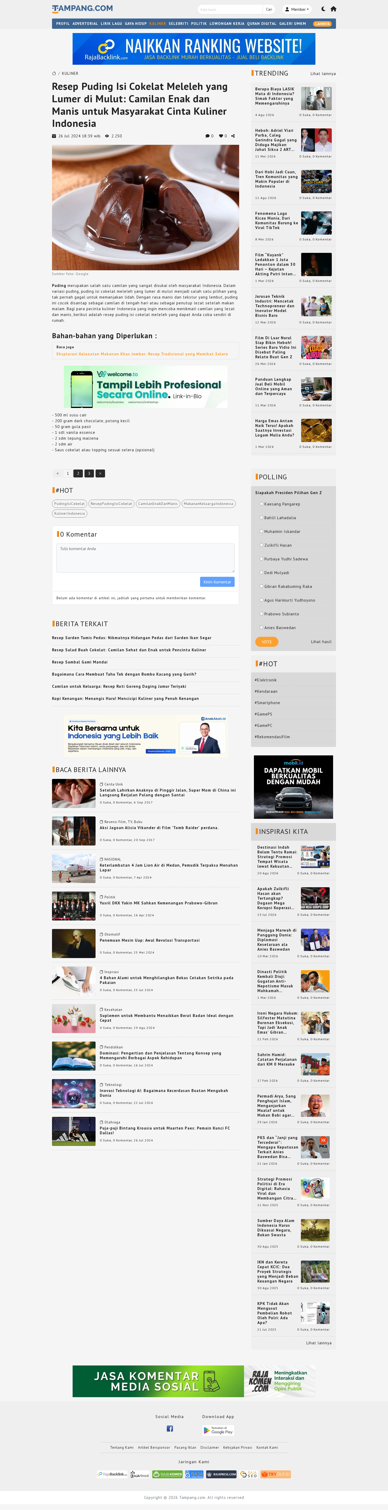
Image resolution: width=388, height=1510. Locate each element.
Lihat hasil (321, 641)
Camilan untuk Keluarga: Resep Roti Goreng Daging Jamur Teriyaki (119, 686)
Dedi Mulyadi (276, 572)
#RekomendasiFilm (272, 736)
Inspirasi (112, 972)
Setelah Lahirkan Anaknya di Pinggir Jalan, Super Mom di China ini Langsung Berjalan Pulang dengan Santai (168, 792)
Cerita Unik (114, 784)
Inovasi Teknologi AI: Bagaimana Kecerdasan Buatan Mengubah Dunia (164, 1093)
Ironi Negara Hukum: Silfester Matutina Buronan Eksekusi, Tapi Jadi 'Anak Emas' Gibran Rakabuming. (278, 1023)
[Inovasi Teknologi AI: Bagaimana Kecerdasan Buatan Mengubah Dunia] (74, 1093)
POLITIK (199, 23)
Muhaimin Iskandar (282, 531)
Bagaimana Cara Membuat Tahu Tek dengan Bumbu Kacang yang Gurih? (124, 674)
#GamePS (263, 714)
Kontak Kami (267, 1447)
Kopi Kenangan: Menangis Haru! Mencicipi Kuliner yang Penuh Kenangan (125, 698)
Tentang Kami (122, 1447)
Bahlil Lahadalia (280, 517)
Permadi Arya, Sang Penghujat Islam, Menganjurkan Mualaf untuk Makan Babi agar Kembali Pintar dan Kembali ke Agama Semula (276, 1106)
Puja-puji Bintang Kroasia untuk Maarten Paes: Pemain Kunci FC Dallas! (165, 1130)
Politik (110, 897)
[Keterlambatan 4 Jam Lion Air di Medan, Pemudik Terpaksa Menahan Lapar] (74, 868)
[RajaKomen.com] (167, 1474)
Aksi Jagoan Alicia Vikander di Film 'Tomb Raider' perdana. (159, 827)
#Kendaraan (266, 691)
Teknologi (113, 1084)
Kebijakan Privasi (237, 1447)
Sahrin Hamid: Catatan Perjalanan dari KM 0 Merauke (277, 1059)
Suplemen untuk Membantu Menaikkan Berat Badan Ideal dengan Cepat (167, 1018)
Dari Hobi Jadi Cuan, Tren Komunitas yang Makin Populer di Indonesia (276, 179)
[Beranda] (333, 9)
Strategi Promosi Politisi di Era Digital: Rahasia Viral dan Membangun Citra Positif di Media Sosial (275, 1189)
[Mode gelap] (323, 9)
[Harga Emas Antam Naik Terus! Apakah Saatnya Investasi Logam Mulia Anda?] (316, 430)
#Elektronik (266, 679)
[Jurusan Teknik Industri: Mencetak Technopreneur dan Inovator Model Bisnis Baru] (316, 305)
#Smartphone (267, 702)
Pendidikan (114, 1047)
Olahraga (112, 1122)
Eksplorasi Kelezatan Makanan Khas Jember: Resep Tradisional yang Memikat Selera (142, 353)
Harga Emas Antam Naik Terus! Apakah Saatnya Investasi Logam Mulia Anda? (275, 428)
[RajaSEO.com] (248, 1474)
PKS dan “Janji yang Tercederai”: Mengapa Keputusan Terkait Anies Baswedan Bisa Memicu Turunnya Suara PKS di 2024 (278, 1147)
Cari (269, 9)
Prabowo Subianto (281, 613)
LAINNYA (322, 23)
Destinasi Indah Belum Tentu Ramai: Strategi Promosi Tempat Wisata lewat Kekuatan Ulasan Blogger (277, 857)
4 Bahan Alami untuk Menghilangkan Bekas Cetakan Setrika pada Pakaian (167, 980)
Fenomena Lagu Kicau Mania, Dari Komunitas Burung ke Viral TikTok (276, 220)
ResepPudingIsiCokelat (111, 503)
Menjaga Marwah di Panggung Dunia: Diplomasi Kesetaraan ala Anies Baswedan (277, 940)
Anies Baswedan (280, 627)
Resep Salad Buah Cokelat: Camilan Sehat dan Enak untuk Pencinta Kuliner (129, 649)
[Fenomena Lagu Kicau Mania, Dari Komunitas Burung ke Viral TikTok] (316, 222)
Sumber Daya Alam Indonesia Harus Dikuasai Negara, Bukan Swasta (276, 1227)
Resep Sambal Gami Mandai (80, 662)
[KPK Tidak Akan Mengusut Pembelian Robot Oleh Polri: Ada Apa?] (315, 1312)
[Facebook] (170, 1427)
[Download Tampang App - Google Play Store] (218, 1430)
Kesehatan (113, 1009)
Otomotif (112, 934)
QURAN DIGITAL (262, 23)
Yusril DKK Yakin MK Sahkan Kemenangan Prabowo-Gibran (159, 902)
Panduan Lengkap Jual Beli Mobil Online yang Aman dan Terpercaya (273, 386)
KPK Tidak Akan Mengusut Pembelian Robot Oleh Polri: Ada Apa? (274, 1313)
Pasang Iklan (185, 1447)
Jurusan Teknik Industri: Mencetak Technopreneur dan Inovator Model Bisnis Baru (275, 306)
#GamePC (263, 725)
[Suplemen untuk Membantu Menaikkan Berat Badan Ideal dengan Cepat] (74, 1018)
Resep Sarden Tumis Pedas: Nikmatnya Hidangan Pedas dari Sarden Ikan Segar (131, 637)
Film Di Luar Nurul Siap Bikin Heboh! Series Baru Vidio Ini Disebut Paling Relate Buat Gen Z (275, 347)
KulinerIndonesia (69, 513)
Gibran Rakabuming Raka (288, 586)
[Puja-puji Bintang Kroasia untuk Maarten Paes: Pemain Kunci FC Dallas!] (74, 1130)
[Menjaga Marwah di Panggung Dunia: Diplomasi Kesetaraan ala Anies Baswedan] (315, 939)
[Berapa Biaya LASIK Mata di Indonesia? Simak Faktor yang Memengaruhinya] (316, 98)
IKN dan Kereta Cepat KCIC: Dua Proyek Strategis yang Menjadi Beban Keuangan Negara (278, 1272)
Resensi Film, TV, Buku (124, 822)
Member (298, 9)
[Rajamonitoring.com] (194, 1474)
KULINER (157, 23)
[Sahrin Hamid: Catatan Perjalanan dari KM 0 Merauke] (315, 1063)
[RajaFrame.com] (140, 1474)
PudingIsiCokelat (69, 503)
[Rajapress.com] (221, 1474)
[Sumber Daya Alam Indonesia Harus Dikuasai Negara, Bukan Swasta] (315, 1229)
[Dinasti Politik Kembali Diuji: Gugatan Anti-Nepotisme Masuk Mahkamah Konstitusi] (315, 980)
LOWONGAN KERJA (227, 23)
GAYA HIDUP (136, 23)
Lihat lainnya (323, 73)
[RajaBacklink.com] (112, 1474)
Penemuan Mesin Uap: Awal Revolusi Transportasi (150, 940)
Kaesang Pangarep (282, 504)
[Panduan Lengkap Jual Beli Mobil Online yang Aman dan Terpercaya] (316, 388)
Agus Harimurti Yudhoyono (289, 600)
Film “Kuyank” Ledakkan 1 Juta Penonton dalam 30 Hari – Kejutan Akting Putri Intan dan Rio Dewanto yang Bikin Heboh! (275, 264)
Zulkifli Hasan (278, 545)
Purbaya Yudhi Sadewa (286, 558)
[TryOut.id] (276, 1474)
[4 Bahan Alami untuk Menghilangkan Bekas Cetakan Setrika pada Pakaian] (74, 980)
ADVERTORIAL (85, 23)
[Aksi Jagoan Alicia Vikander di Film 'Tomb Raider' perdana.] (74, 830)
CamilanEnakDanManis (158, 503)
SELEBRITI (178, 23)
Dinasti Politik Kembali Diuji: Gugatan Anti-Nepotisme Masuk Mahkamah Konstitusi (275, 981)
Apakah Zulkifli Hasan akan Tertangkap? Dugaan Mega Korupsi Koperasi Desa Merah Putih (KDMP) (275, 898)
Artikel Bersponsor (154, 1447)
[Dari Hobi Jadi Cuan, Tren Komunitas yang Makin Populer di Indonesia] (316, 181)
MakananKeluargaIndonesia (208, 503)
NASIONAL (113, 859)
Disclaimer (210, 1447)
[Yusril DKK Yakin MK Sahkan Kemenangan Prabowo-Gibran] (74, 905)
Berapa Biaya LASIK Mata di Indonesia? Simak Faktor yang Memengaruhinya (275, 96)
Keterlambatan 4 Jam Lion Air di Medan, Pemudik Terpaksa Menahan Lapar (169, 867)
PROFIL (63, 23)
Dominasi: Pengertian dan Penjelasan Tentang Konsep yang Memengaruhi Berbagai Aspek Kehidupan (160, 1055)
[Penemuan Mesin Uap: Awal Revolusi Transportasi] (74, 943)
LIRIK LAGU (111, 23)
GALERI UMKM (292, 23)
